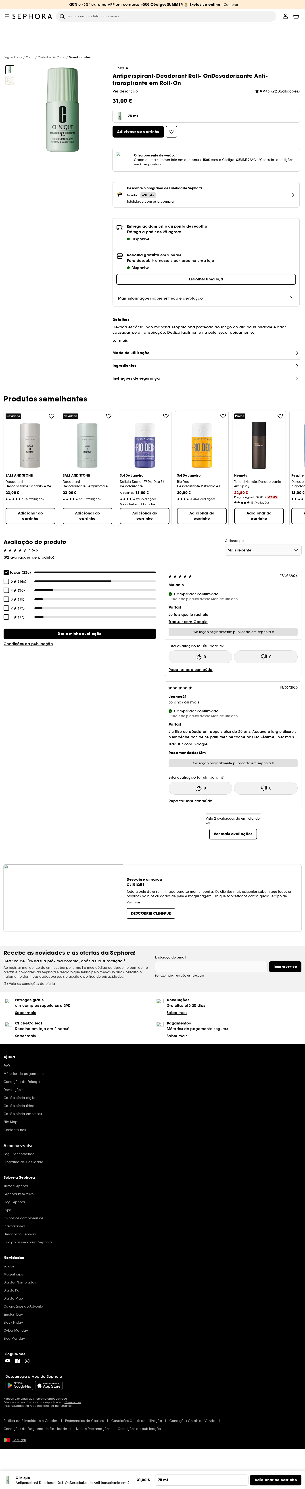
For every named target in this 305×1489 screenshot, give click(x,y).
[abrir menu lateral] (7, 16)
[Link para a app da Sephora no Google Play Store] (19, 1385)
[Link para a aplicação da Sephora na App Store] (49, 1385)
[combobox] (263, 550)
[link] (80, 634)
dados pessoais (52, 977)
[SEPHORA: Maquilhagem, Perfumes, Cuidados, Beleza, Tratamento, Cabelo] (32, 16)
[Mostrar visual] (9, 69)
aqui (64, 1398)
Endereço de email (170, 957)
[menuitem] (285, 16)
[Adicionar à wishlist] (51, 416)
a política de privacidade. (101, 977)
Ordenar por (235, 541)
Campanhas (73, 1402)
